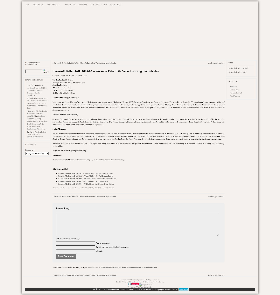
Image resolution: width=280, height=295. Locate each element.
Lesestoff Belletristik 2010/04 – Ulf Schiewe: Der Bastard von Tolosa (86, 183)
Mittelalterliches (104, 188)
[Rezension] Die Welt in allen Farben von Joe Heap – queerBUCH (37, 113)
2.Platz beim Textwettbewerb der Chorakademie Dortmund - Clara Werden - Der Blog (37, 100)
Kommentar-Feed (236, 93)
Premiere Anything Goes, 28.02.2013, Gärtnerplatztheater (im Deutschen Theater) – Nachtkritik (37, 90)
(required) (103, 243)
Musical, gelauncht (215, 63)
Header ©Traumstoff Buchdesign (127, 282)
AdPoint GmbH (32, 121)
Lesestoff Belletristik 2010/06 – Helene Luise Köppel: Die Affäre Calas (87, 178)
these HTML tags (73, 238)
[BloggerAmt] (145, 284)
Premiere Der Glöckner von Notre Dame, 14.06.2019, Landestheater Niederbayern (37, 125)
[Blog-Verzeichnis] (133, 284)
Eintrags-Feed (234, 90)
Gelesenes (73, 188)
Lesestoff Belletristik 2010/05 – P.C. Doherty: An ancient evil (83, 181)
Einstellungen (183, 289)
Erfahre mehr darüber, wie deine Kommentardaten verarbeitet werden (128, 267)
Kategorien (29, 150)
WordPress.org (235, 96)
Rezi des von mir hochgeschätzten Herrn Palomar (104, 133)
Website (99, 251)
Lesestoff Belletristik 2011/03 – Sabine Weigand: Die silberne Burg (85, 173)
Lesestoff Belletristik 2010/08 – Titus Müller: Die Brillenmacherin (85, 176)
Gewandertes (86, 188)
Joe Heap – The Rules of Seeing (36, 117)
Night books (59, 188)
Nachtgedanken (139, 280)
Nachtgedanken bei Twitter (237, 72)
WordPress (139, 287)
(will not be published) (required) (112, 247)
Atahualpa (148, 287)
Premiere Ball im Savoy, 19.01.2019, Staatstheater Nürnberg (36, 134)
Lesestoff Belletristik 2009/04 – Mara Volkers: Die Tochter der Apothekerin (85, 63)
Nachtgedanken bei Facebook (238, 68)
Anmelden (233, 86)
